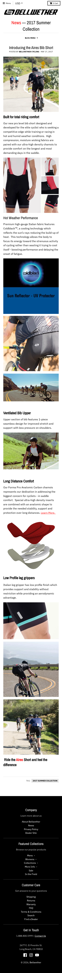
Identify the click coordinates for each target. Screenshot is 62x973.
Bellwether (35, 962)
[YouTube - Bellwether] (37, 955)
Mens (30, 855)
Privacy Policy (31, 829)
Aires (19, 759)
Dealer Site (31, 832)
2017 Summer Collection (45, 781)
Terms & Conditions (31, 911)
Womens (29, 859)
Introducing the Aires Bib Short (31, 47)
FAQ (31, 907)
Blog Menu (30, 38)
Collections (30, 862)
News (16, 22)
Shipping (31, 896)
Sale (31, 870)
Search (31, 915)
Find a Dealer (31, 919)
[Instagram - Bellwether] (31, 955)
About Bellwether (31, 821)
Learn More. (48, 512)
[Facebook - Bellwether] (25, 955)
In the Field (31, 874)
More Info (30, 866)
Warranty (31, 904)
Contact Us (40, 935)
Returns (31, 900)
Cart (55, 3)
